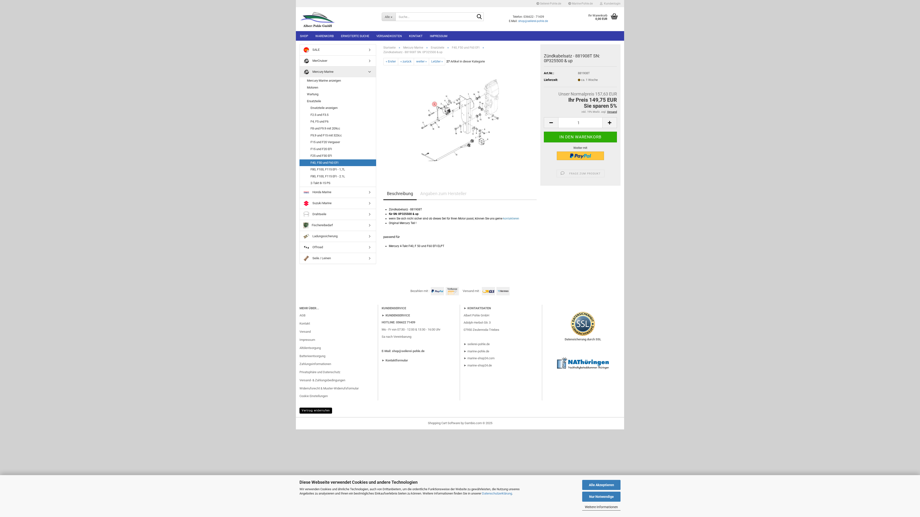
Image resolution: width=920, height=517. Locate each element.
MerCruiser (319, 60)
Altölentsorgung (310, 348)
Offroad (317, 247)
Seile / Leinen (321, 258)
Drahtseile (319, 214)
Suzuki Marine (322, 203)
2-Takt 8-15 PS (320, 183)
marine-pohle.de (478, 351)
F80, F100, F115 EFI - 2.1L (327, 176)
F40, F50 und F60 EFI (324, 162)
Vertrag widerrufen (316, 410)
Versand (305, 331)
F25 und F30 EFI (321, 155)
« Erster (391, 61)
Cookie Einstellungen (313, 396)
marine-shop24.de (479, 365)
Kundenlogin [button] (612, 3)
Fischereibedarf (322, 225)
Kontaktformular (396, 360)
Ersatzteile (314, 101)
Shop (304, 36)
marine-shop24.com (480, 358)
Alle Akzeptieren (601, 485)
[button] (551, 122)
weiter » (421, 61)
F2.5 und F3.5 (319, 115)
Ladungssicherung (325, 236)
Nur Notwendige (601, 497)
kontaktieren (511, 218)
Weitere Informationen (601, 507)
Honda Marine (321, 192)
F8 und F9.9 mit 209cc (325, 128)
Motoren (312, 87)
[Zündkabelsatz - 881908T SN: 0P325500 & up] (460, 119)
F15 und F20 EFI (321, 149)
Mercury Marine (323, 71)
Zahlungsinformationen (315, 364)
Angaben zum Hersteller (443, 193)
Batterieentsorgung (312, 356)
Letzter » (437, 61)
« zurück (406, 61)
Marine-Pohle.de (582, 3)
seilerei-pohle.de (478, 344)
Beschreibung (400, 193)
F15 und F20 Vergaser (325, 142)
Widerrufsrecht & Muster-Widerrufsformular (329, 388)
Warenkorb (324, 36)
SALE (316, 49)
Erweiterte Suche (355, 36)
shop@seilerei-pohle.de (533, 21)
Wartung (312, 94)
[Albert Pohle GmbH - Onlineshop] (336, 19)
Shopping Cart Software (444, 423)
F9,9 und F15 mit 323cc (326, 135)
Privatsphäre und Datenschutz (319, 372)
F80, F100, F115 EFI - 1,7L (327, 169)
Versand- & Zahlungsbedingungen (322, 380)
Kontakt (416, 36)
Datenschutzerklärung (497, 493)
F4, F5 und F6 (319, 121)
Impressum (438, 36)
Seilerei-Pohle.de (550, 3)
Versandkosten (389, 36)
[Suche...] (479, 17)
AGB (302, 315)
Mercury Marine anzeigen (324, 80)
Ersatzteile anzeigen (324, 108)
